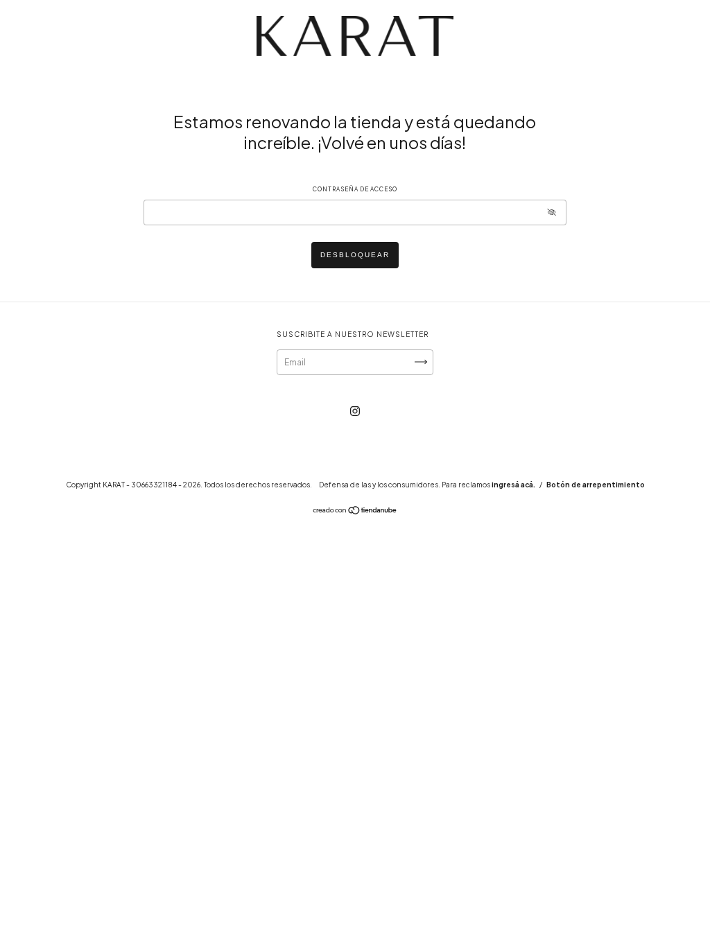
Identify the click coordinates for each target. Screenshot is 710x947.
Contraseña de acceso (355, 189)
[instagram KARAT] (355, 411)
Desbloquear (355, 255)
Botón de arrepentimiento (595, 484)
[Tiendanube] (355, 512)
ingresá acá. (513, 484)
